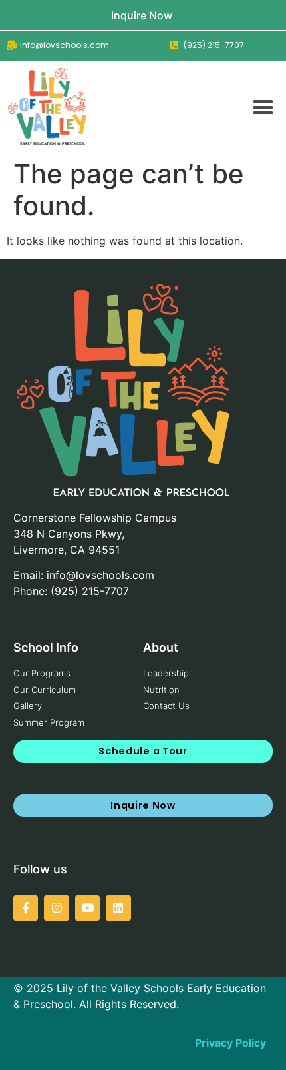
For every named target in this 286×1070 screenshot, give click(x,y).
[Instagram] (56, 907)
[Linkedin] (118, 907)
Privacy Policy (230, 1042)
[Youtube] (87, 907)
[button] (263, 106)
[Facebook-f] (25, 907)
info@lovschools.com (100, 575)
